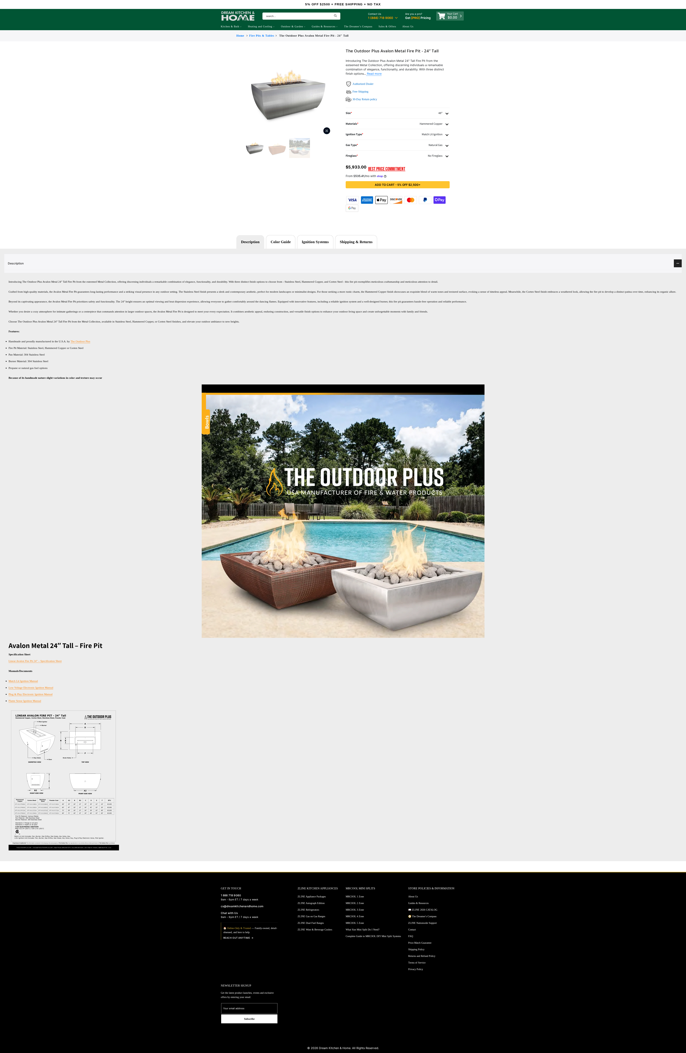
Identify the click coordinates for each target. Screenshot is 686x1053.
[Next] (339, 92)
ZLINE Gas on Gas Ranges (311, 916)
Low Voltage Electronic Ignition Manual (31, 687)
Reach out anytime (236, 937)
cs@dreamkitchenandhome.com (242, 906)
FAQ (410, 936)
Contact (412, 929)
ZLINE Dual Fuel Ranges (311, 923)
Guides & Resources (323, 26)
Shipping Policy (416, 949)
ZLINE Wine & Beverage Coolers (315, 929)
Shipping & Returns (356, 242)
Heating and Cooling (260, 26)
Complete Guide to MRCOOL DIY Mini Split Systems (373, 936)
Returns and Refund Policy (421, 956)
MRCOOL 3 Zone (355, 909)
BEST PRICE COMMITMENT (386, 169)
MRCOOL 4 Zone (355, 916)
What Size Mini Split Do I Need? (362, 929)
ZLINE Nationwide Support (422, 923)
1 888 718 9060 (231, 895)
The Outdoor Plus (80, 341)
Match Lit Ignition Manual (23, 680)
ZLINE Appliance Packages (312, 896)
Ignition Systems (315, 242)
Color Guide (281, 242)
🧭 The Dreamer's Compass (422, 916)
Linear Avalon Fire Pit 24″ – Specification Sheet (35, 660)
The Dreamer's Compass (358, 26)
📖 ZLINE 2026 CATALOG (422, 909)
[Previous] (237, 92)
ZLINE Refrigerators (308, 909)
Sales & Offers (387, 26)
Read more (374, 73)
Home (240, 35)
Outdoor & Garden (292, 26)
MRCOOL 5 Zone (355, 923)
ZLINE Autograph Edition (311, 903)
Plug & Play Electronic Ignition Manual (31, 694)
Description (250, 242)
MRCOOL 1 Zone (355, 896)
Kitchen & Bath (230, 26)
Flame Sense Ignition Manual (25, 700)
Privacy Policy (415, 969)
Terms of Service (417, 962)
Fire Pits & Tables (261, 35)
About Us (407, 26)
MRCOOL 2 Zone (355, 903)
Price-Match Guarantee (419, 943)
